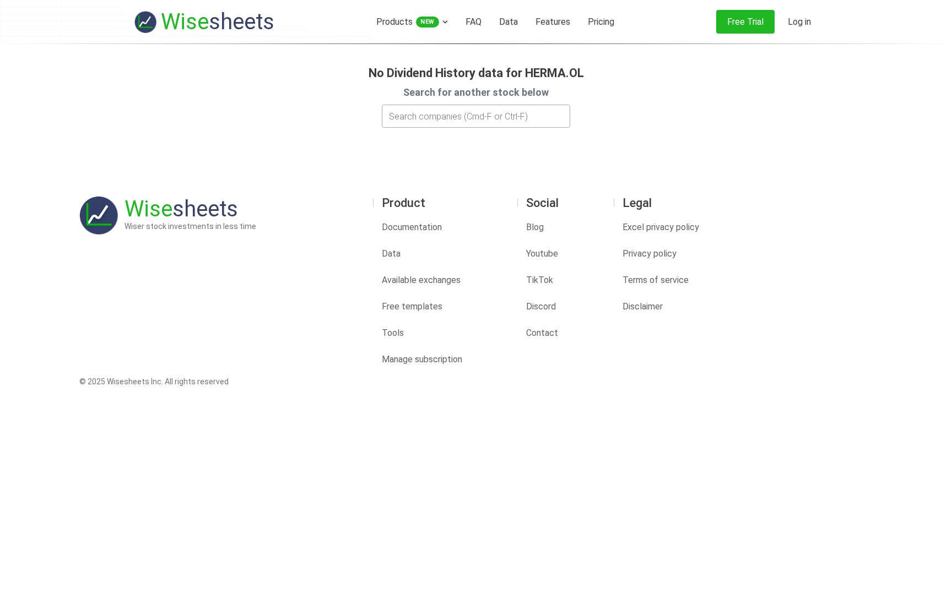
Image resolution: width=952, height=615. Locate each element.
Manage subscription (422, 359)
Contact (542, 333)
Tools (393, 333)
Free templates (412, 306)
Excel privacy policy (661, 227)
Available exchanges (421, 280)
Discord (541, 306)
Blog (535, 227)
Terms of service (656, 280)
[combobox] (476, 116)
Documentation (412, 227)
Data (391, 253)
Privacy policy (650, 253)
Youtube (542, 253)
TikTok (539, 280)
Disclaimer (643, 306)
